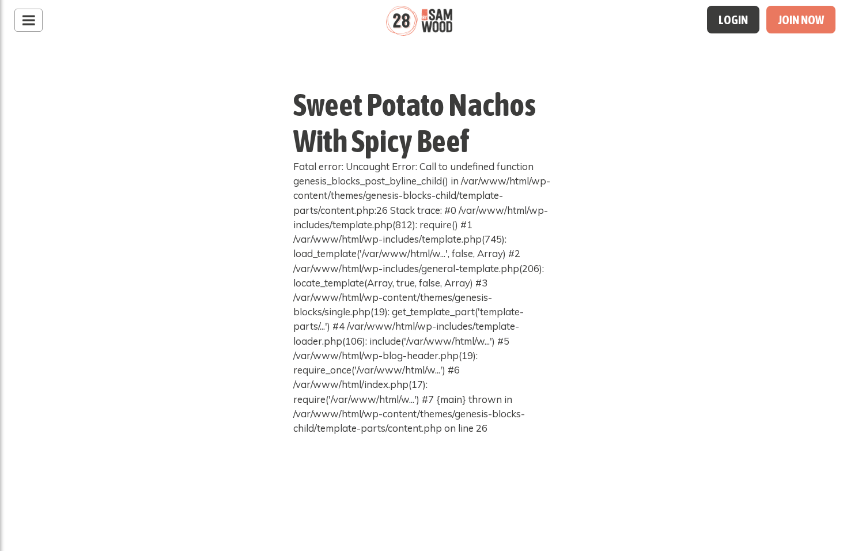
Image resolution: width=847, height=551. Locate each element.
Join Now (801, 20)
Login (733, 20)
